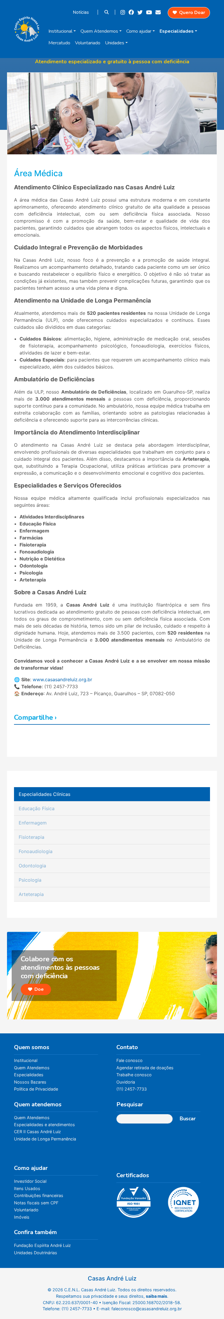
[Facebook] (132, 12)
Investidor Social (30, 1181)
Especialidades (177, 31)
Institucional (60, 31)
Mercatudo (59, 43)
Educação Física (37, 808)
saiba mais (156, 1296)
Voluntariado (87, 43)
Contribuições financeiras (38, 1195)
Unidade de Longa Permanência (45, 1138)
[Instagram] (123, 12)
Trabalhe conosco (134, 1074)
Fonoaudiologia (35, 851)
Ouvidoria (125, 1081)
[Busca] (107, 12)
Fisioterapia (31, 837)
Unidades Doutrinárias (35, 1252)
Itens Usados (27, 1188)
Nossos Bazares (30, 1081)
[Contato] (158, 12)
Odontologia (32, 866)
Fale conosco (129, 1060)
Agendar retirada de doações (145, 1067)
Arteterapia (31, 894)
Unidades (114, 43)
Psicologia (30, 880)
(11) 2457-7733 (131, 1088)
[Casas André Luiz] (26, 28)
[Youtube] (149, 12)
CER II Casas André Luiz (37, 1131)
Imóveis (21, 1217)
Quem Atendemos (99, 31)
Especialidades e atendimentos (44, 1124)
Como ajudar (138, 31)
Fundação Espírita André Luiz (42, 1245)
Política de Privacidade (36, 1088)
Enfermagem (33, 823)
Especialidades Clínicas (44, 794)
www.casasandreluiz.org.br (62, 679)
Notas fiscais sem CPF (36, 1202)
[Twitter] (140, 12)
